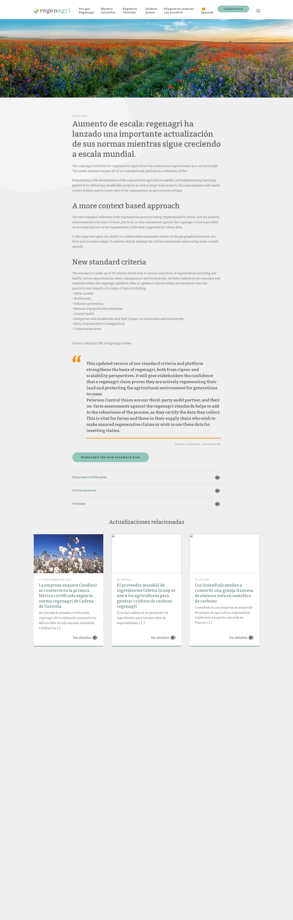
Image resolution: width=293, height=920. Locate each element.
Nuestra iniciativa (108, 10)
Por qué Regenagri (87, 10)
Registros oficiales (130, 10)
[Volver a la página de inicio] (52, 10)
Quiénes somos (151, 10)
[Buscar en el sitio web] (257, 9)
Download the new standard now (110, 457)
